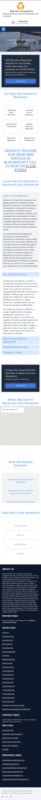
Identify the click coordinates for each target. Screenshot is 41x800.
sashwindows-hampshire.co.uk (13, 760)
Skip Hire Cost (7, 663)
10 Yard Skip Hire (8, 686)
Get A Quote (20, 81)
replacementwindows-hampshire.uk (15, 779)
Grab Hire (5, 656)
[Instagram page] (7, 797)
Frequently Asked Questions (12, 734)
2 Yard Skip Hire (8, 671)
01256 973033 (25, 168)
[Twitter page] (11, 797)
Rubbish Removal (8, 659)
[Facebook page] (2, 797)
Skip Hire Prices (8, 667)
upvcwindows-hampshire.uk (12, 775)
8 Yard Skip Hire (8, 682)
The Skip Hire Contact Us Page (13, 705)
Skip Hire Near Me (8, 652)
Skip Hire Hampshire (21, 11)
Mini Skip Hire (7, 644)
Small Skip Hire (7, 648)
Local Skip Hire (7, 640)
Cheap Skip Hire (8, 636)
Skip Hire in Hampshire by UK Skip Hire (16, 709)
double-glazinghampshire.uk (12, 772)
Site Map (5, 749)
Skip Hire (5, 633)
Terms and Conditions (10, 746)
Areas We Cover (8, 730)
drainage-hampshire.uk (10, 764)
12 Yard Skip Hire (8, 690)
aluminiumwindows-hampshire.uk (14, 768)
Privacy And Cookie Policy (11, 742)
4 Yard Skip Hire (8, 675)
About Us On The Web (10, 738)
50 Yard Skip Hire (8, 702)
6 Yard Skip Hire (8, 679)
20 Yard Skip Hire (8, 698)
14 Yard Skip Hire (8, 694)
